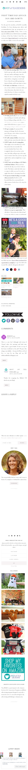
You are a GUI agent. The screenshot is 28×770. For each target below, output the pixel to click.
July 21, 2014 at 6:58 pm (16, 373)
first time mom (6, 305)
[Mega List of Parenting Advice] (6, 292)
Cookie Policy (5, 763)
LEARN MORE (14, 483)
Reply (4, 360)
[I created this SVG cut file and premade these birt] (10, 754)
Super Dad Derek (13, 38)
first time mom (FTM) (7, 31)
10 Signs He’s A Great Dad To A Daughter (17, 286)
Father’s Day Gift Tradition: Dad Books (6, 286)
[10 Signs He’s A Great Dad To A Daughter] (18, 280)
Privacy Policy (14, 566)
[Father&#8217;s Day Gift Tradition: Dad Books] (6, 280)
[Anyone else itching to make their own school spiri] (20, 754)
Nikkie (10, 336)
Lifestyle (11, 21)
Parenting (18, 21)
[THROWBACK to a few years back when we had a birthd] (1, 754)
